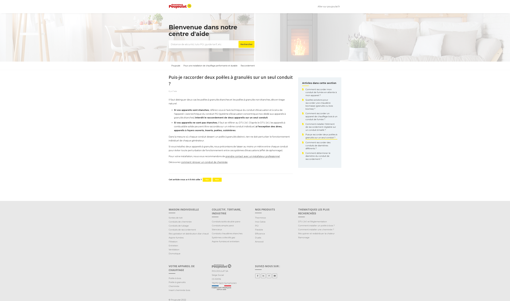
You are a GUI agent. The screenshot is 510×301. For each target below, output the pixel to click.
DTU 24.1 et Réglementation (312, 221)
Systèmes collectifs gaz (223, 237)
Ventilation (174, 249)
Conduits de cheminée (180, 221)
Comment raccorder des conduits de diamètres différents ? (317, 145)
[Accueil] (180, 8)
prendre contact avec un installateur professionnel (253, 156)
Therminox (260, 217)
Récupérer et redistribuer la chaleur (316, 233)
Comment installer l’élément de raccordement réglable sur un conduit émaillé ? (320, 127)
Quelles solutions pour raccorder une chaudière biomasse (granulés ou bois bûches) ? (319, 104)
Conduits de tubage (179, 225)
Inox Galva (260, 221)
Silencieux (217, 229)
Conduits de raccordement (182, 229)
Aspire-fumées (176, 237)
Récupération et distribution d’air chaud (189, 233)
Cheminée (174, 286)
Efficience (260, 233)
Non (217, 180)
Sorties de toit (175, 217)
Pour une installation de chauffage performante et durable (210, 65)
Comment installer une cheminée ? (316, 229)
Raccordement (248, 65)
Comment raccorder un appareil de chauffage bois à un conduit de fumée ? (321, 116)
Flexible (259, 229)
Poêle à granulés (177, 282)
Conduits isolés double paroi (226, 221)
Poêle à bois (175, 278)
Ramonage (303, 237)
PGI (257, 225)
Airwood (259, 241)
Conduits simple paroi (223, 225)
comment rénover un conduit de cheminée (204, 162)
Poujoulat (175, 65)
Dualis (258, 237)
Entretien (173, 245)
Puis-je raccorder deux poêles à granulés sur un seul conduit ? (321, 136)
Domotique (174, 253)
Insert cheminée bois (179, 290)
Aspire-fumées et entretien (225, 241)
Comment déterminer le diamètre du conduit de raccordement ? (317, 156)
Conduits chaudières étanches (227, 233)
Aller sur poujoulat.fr (329, 6)
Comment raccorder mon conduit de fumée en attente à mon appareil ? (321, 92)
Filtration (173, 241)
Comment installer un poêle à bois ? (316, 225)
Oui (207, 180)
